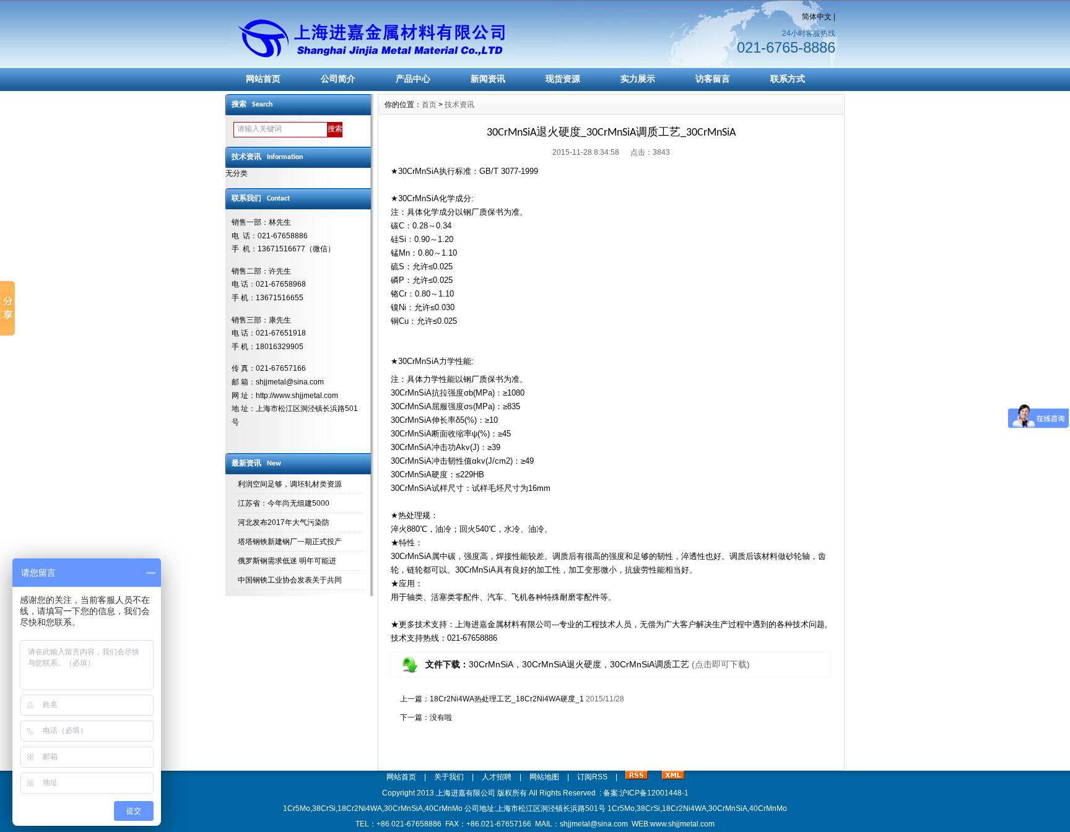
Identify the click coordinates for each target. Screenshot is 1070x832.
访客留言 (712, 79)
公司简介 (338, 79)
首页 (429, 104)
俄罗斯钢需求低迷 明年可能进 (287, 561)
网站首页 (263, 79)
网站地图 (544, 777)
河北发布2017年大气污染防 (283, 522)
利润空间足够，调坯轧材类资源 (290, 484)
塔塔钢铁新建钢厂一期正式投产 (290, 541)
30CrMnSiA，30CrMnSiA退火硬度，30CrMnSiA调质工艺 (579, 664)
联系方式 (787, 79)
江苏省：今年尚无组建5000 (283, 503)
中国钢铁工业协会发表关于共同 (290, 580)
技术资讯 (459, 104)
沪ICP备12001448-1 (654, 793)
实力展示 (637, 79)
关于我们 (449, 777)
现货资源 (563, 79)
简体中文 (817, 16)
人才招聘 (496, 777)
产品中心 (413, 79)
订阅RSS (592, 777)
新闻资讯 (488, 79)
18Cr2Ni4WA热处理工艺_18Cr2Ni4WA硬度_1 (507, 699)
